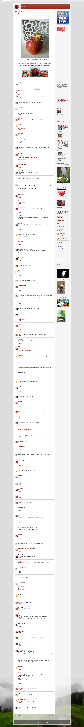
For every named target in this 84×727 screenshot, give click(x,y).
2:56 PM (19, 160)
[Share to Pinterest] (39, 89)
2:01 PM (19, 619)
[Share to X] (37, 89)
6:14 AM (19, 510)
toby (19, 223)
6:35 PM (19, 689)
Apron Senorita (21, 420)
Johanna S (20, 460)
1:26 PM (19, 121)
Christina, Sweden (21, 285)
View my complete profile (61, 117)
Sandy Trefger (20, 582)
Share (58, 265)
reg (18, 636)
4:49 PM (19, 645)
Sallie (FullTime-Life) (22, 561)
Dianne (19, 257)
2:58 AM (19, 465)
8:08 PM (19, 303)
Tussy (19, 313)
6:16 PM (19, 683)
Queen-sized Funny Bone (61, 238)
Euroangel (20, 207)
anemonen (20, 494)
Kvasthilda (20, 525)
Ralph (19, 94)
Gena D (19, 534)
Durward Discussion (22, 177)
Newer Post (18, 715)
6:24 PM (19, 244)
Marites (19, 241)
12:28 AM (19, 417)
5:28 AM (19, 497)
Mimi (19, 270)
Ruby (19, 200)
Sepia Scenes (60, 133)
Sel (18, 594)
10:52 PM (20, 351)
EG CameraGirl (21, 164)
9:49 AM (19, 603)
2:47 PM (19, 150)
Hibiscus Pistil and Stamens (32, 157)
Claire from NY (21, 576)
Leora (19, 107)
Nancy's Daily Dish (21, 699)
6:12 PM (19, 238)
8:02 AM (19, 564)
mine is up (20, 210)
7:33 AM (19, 551)
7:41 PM (19, 275)
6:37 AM (19, 538)
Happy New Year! (64, 152)
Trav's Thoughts (60, 242)
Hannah (19, 153)
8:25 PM (19, 702)
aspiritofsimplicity (21, 481)
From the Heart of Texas (22, 589)
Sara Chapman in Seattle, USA (24, 429)
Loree (19, 133)
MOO (19, 475)
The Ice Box (59, 239)
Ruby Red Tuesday (21, 128)
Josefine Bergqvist (21, 567)
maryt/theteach (61, 114)
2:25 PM (19, 626)
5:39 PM (19, 219)
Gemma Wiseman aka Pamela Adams (25, 548)
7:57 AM (19, 557)
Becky (19, 146)
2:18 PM (19, 136)
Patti (19, 324)
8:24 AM (19, 572)
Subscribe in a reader (61, 121)
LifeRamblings (21, 101)
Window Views (61, 140)
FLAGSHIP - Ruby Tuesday (23, 520)
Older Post (51, 715)
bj (18, 294)
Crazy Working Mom (60, 227)
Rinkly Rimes (20, 194)
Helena (19, 554)
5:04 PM (19, 203)
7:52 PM (19, 696)
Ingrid (19, 440)
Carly (19, 346)
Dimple (19, 170)
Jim (18, 183)
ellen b (19, 339)
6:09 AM (19, 504)
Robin (19, 118)
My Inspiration (20, 318)
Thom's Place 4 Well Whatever (62, 241)
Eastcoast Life (59, 230)
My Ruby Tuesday (21, 319)
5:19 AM (19, 484)
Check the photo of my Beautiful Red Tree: (25, 350)
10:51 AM (19, 97)
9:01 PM (19, 320)
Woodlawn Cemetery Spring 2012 (65, 127)
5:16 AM (19, 478)
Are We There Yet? (60, 225)
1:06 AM (19, 425)
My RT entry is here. (21, 361)
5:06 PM (19, 212)
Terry (19, 613)
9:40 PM (19, 335)
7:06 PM (19, 260)
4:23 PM (19, 190)
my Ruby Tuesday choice (43, 119)
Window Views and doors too (63, 141)
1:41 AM (19, 443)
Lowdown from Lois (60, 235)
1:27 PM (19, 129)
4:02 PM (19, 180)
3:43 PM (19, 173)
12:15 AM (19, 406)
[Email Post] (32, 88)
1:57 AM (19, 449)
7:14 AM (19, 544)
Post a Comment (20, 711)
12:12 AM (19, 382)
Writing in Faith (59, 243)
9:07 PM (19, 329)
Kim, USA (20, 124)
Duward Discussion (60, 229)
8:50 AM (19, 579)
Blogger (48, 722)
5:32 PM (19, 669)
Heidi (19, 401)
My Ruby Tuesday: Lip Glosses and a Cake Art (26, 679)
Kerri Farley (20, 469)
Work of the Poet (23, 7)
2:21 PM (19, 142)
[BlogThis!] (35, 89)
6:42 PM (19, 254)
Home (35, 715)
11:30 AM (19, 610)
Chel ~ (19, 686)
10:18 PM (20, 343)
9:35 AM (19, 597)
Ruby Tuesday (21, 90)
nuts (19, 332)
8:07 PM (19, 290)
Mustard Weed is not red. (22, 111)
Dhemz (19, 666)
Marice (19, 629)
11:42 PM (19, 362)
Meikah (19, 355)
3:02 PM (19, 632)
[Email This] (34, 89)
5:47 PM (19, 229)
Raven (19, 607)
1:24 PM (19, 114)
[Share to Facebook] (38, 89)
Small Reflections (21, 215)
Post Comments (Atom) (24, 718)
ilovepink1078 (20, 501)
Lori (19, 600)
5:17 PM (19, 662)
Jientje (19, 488)
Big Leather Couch (60, 226)
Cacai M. (19, 672)
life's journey (20, 446)
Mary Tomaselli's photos (63, 125)
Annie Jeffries (20, 623)
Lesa (19, 386)
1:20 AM (19, 436)
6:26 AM (19, 522)
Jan (18, 279)
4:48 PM (19, 639)
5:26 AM (19, 491)
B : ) (19, 693)
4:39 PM (19, 197)
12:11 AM (19, 376)
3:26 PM (19, 167)
